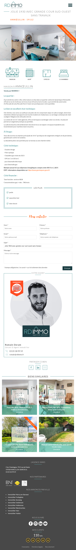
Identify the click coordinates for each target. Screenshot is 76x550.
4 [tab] (41, 57)
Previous (5, 43)
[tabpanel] (38, 43)
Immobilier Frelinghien (15, 497)
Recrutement (49, 547)
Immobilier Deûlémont (15, 502)
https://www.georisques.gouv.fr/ (39, 170)
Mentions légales (37, 547)
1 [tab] (32, 57)
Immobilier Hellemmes (15, 505)
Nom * (6, 225)
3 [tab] (38, 57)
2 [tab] (35, 57)
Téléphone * (43, 234)
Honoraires (25, 547)
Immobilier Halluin (14, 513)
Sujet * (6, 242)
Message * (7, 250)
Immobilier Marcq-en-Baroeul (18, 494)
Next (70, 43)
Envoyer (67, 268)
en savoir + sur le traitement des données (33, 267)
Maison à (18, 86)
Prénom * (42, 225)
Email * (6, 234)
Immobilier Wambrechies (16, 508)
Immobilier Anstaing (15, 500)
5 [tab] (44, 57)
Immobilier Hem (13, 511)
